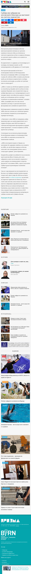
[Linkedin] (11, 22)
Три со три (5, 462)
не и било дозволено (15, 177)
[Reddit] (17, 20)
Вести (4, 356)
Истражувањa (6, 488)
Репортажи (5, 382)
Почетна (4, 560)
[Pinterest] (4, 22)
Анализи (5, 405)
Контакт (17, 525)
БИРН (6, 25)
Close (30, 566)
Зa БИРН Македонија (7, 551)
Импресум (4, 550)
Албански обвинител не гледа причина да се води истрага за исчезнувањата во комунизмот (20, 568)
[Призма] (6, 1)
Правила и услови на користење (10, 555)
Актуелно (4, 562)
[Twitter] (4, 20)
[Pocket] (23, 20)
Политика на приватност (8, 553)
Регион (3, 10)
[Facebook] (11, 20)
